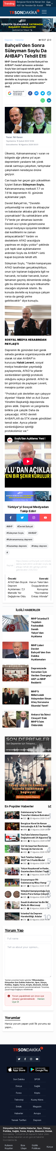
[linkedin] (49, 100)
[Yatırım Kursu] (28, 777)
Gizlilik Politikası (36, 1147)
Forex (19, 1093)
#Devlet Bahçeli (25, 526)
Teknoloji (18, 1099)
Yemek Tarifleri (18, 1120)
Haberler (19, 40)
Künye (50, 1147)
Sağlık (37, 1086)
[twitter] (42, 93)
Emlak (19, 1106)
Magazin (37, 1106)
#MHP (10, 526)
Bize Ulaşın (24, 1147)
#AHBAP (32, 533)
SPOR (37, 1079)
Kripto (37, 1093)
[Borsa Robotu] (28, 496)
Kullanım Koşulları (9, 1147)
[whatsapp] (42, 100)
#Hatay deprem (39, 546)
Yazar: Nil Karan (14, 137)
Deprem (9, 40)
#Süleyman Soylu (15, 533)
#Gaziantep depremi (17, 546)
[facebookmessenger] (36, 93)
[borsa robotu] (28, 24)
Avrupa (37, 1113)
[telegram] (49, 93)
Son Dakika (18, 1079)
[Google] (17, 1070)
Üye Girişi (48, 3)
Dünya (19, 1086)
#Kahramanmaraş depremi (19, 539)
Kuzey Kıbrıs (37, 1099)
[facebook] (30, 93)
